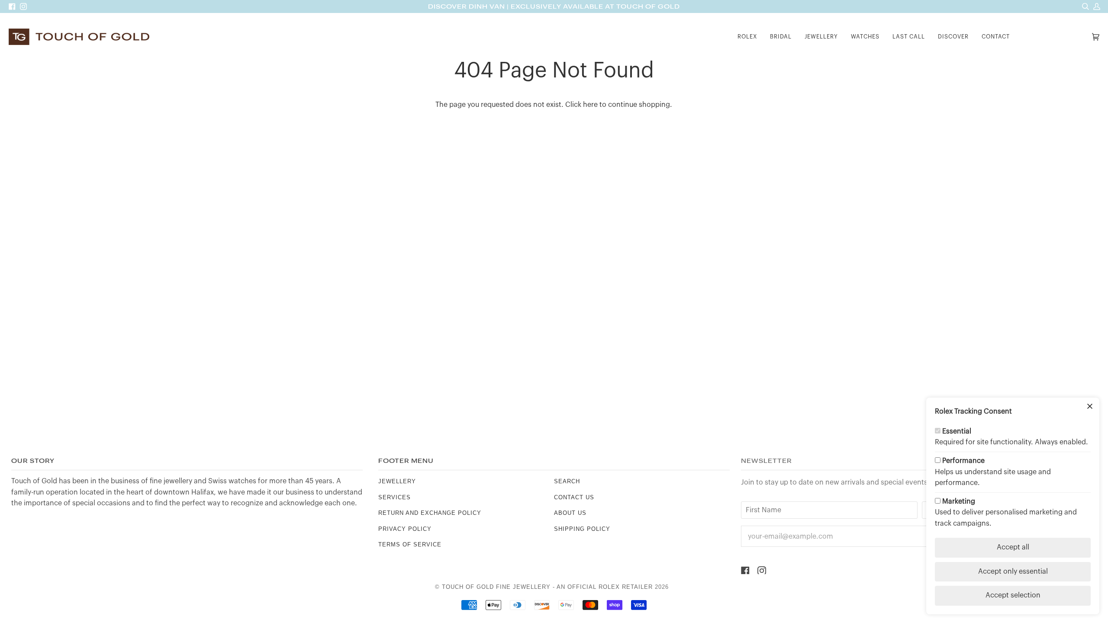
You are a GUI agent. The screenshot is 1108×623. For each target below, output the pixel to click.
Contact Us (574, 497)
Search (567, 481)
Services (394, 497)
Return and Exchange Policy (429, 513)
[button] (747, 37)
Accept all (1013, 547)
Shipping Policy (582, 529)
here (590, 104)
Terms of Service (409, 544)
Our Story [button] (33, 461)
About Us (570, 513)
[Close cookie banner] (1089, 407)
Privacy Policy (405, 529)
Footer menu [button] (406, 461)
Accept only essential (1013, 571)
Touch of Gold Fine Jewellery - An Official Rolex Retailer (547, 587)
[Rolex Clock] (1053, 37)
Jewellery (397, 481)
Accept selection (1013, 595)
